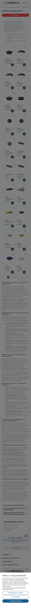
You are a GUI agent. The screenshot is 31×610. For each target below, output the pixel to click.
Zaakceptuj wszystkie (15, 601)
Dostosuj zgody (15, 597)
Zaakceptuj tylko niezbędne (15, 592)
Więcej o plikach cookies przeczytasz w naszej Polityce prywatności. (13, 588)
